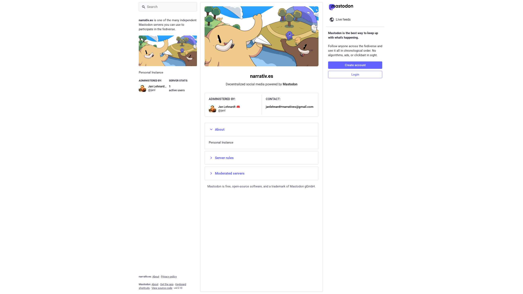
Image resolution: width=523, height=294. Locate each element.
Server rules (224, 158)
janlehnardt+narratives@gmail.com (289, 107)
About (220, 129)
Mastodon (290, 84)
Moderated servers (230, 173)
